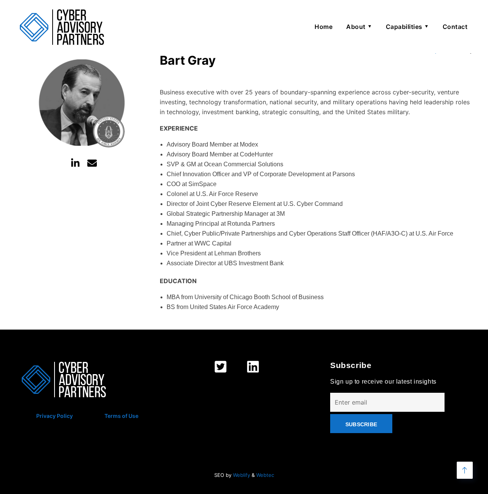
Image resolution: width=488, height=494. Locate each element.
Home (323, 26)
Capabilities (404, 26)
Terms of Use (121, 416)
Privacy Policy (54, 416)
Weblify (241, 475)
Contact (455, 26)
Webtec (265, 475)
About (356, 26)
